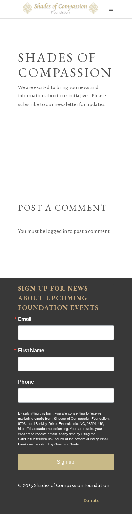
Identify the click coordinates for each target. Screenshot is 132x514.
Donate (92, 500)
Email (24, 318)
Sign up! (66, 462)
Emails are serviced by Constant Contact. (50, 443)
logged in (56, 231)
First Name (31, 350)
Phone (26, 381)
